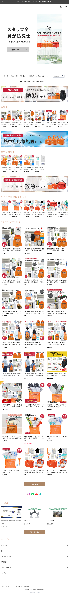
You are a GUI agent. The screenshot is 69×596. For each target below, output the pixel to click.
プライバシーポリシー (7, 586)
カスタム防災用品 (6, 567)
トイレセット (4, 573)
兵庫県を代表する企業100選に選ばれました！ (35, 81)
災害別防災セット (6, 556)
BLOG (49, 76)
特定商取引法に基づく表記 (22, 586)
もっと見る (34, 484)
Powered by (32, 592)
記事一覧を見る (34, 532)
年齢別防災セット (6, 562)
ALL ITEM (14, 76)
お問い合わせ (40, 76)
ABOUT (31, 76)
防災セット (4, 551)
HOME (6, 76)
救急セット (4, 545)
